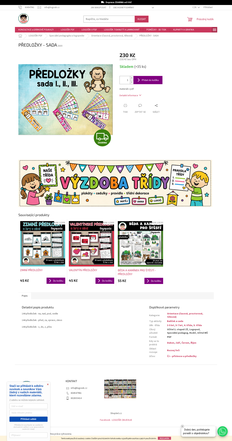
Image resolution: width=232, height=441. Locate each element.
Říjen (193, 343)
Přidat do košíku (150, 80)
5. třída (198, 325)
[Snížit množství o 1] (131, 82)
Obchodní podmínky (123, 7)
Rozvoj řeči (173, 350)
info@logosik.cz (79, 388)
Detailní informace (129, 95)
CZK (195, 7)
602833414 (76, 398)
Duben (170, 343)
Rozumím (164, 438)
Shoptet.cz (116, 413)
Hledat (141, 19)
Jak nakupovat (98, 7)
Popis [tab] (25, 296)
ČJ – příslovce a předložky (181, 356)
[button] (222, 431)
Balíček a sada (175, 321)
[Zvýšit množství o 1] (131, 78)
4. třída (188, 325)
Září (178, 343)
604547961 (76, 393)
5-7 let (179, 325)
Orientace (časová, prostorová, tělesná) (185, 315)
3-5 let (170, 325)
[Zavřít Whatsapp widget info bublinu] (182, 426)
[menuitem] (36, 29)
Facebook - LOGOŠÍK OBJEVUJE (116, 420)
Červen (185, 343)
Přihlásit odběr (28, 419)
